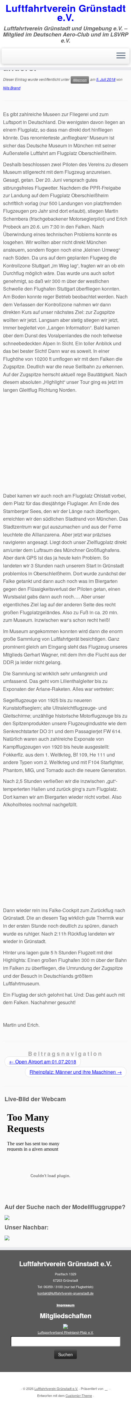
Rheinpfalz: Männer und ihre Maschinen (76, 1071)
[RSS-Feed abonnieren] (9, 1379)
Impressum (66, 1305)
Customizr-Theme (79, 1395)
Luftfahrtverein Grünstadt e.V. (65, 12)
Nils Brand (11, 87)
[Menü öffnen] (121, 56)
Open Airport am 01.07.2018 (42, 1061)
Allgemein (80, 80)
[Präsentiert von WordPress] (106, 1387)
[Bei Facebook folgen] (17, 1379)
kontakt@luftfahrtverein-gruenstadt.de (65, 1293)
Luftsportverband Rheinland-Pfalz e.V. (66, 1332)
